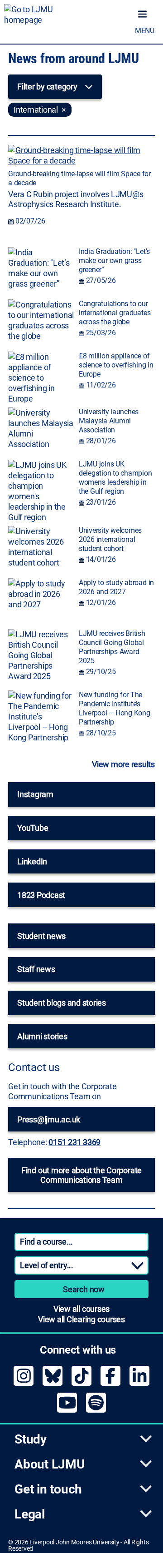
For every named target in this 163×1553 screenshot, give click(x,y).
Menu (144, 30)
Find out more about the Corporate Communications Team (81, 1175)
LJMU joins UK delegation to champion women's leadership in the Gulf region (115, 478)
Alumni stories (42, 1036)
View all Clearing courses (81, 1319)
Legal (29, 1514)
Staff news (36, 969)
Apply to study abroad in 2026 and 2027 (116, 587)
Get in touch (48, 1489)
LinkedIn (32, 861)
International (36, 109)
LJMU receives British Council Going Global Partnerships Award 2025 (112, 647)
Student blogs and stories (61, 1002)
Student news (41, 936)
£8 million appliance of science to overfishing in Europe (116, 365)
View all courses (81, 1309)
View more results (123, 764)
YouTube (32, 828)
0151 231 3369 (74, 1142)
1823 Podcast (41, 895)
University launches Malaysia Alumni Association (109, 420)
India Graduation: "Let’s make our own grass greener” (114, 260)
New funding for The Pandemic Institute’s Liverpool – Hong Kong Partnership (114, 708)
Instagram (35, 794)
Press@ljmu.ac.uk (48, 1119)
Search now (84, 1289)
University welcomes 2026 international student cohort (110, 539)
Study (30, 1439)
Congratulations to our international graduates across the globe (114, 312)
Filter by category (47, 86)
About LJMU (49, 1464)
